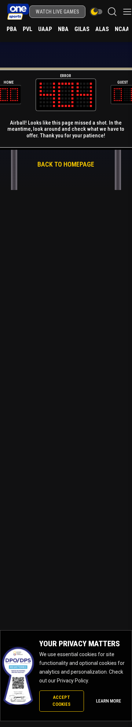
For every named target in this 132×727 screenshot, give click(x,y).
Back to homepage (65, 164)
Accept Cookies (61, 700)
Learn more (108, 701)
